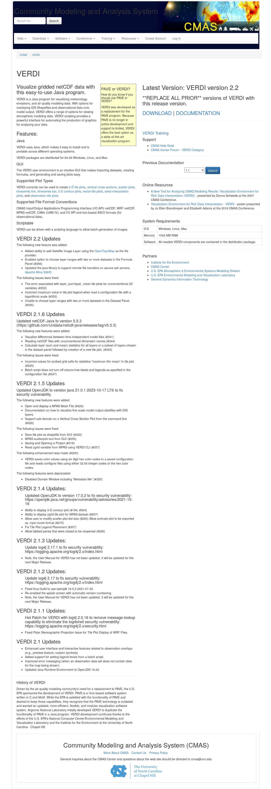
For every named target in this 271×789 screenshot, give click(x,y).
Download (40, 38)
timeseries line (26, 191)
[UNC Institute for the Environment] (136, 771)
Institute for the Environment (170, 262)
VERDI (36, 54)
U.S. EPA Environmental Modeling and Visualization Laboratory (193, 275)
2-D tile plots (77, 187)
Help (20, 38)
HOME (23, 54)
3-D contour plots (69, 191)
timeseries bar (46, 191)
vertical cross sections (102, 187)
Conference (84, 38)
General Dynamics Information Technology (179, 279)
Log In (176, 38)
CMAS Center (160, 266)
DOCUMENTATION (198, 113)
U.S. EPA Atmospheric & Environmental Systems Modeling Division (195, 271)
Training (107, 38)
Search (54, 21)
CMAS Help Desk (162, 145)
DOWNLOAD (157, 113)
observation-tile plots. (44, 195)
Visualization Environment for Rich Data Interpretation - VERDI (192, 204)
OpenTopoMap (105, 251)
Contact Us (138, 753)
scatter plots (126, 187)
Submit (212, 170)
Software (61, 38)
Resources (129, 38)
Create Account (155, 38)
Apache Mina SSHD (38, 272)
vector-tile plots (93, 191)
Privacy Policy (158, 753)
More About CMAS (116, 753)
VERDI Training (155, 133)
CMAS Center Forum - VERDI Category (177, 150)
